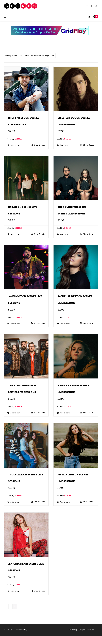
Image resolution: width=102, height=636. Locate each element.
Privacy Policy (21, 630)
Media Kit (8, 630)
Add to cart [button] (15, 145)
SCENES (18, 139)
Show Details (39, 145)
